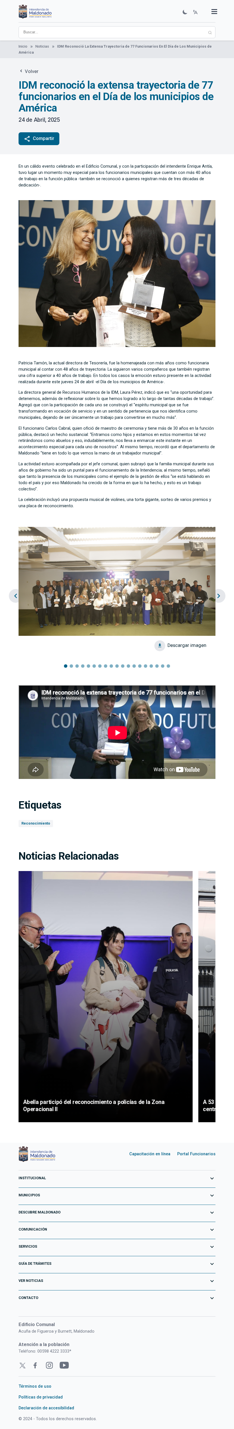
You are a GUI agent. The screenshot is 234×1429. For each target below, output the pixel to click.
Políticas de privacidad (41, 1397)
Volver (31, 71)
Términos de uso (35, 1386)
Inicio (23, 46)
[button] (65, 666)
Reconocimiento (35, 823)
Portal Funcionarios (196, 1153)
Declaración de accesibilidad (46, 1407)
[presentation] (16, 596)
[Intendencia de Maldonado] (35, 12)
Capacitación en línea (149, 1153)
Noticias (42, 46)
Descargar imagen (187, 645)
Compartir (39, 138)
